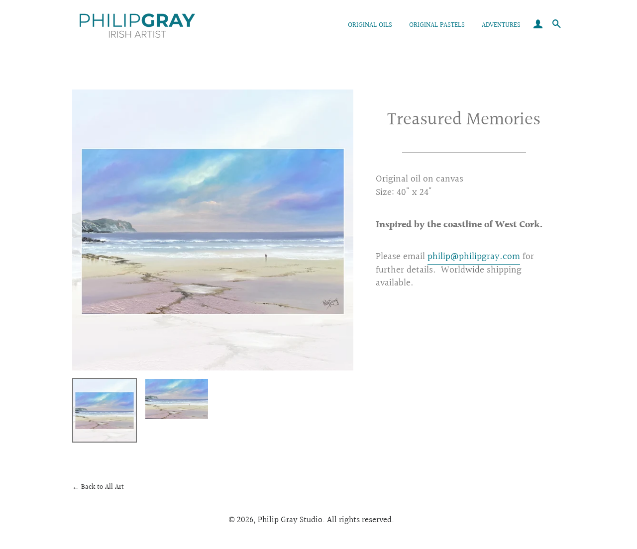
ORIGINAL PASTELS (437, 25)
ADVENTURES (501, 25)
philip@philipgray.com (473, 256)
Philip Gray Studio (290, 520)
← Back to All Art (98, 487)
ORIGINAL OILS (370, 25)
